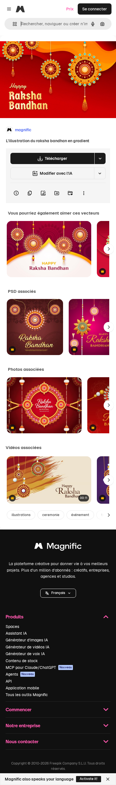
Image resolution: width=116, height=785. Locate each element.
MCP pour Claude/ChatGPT (39, 667)
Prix (70, 8)
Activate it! (88, 779)
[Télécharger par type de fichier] (100, 158)
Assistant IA (16, 633)
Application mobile (22, 687)
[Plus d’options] (83, 193)
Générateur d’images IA (27, 640)
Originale (37, 48)
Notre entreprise (23, 725)
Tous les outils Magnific (27, 694)
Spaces (12, 626)
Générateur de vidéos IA (27, 647)
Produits (14, 617)
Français (58, 593)
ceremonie (50, 515)
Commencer (19, 709)
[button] (58, 593)
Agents (20, 674)
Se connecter (94, 8)
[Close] (107, 779)
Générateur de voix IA (25, 653)
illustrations (21, 515)
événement (80, 515)
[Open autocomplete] (12, 24)
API (9, 681)
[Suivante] (109, 249)
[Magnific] (58, 547)
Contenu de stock (22, 660)
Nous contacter (22, 741)
